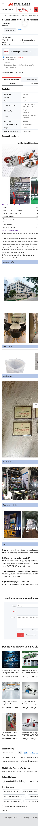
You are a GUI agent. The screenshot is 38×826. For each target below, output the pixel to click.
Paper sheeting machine (10, 761)
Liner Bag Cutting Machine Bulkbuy (15, 806)
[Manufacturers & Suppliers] (19, 4)
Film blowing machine (9, 757)
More (4, 810)
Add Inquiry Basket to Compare (14, 72)
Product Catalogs (32, 753)
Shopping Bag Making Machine (14, 781)
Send (20, 635)
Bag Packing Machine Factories (14, 796)
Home (4, 15)
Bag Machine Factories (11, 791)
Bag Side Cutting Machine (12, 801)
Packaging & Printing (14, 15)
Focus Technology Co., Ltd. (27, 818)
